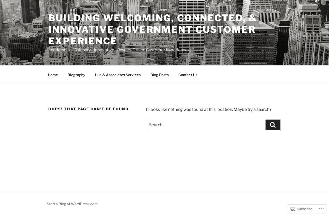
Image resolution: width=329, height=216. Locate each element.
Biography (76, 75)
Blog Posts (159, 75)
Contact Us (187, 75)
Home (53, 75)
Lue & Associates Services (118, 75)
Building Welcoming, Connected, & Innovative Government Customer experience (152, 29)
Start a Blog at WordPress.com (72, 204)
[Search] (273, 125)
